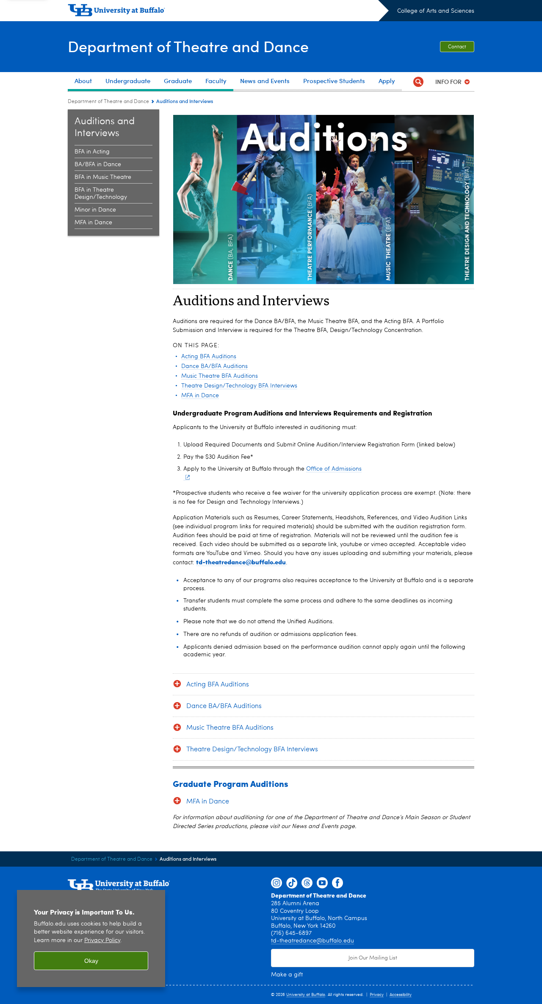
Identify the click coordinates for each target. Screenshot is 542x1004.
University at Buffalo (305, 995)
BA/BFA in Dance (98, 164)
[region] (91, 938)
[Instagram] (276, 883)
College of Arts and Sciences (435, 11)
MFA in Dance (93, 223)
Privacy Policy (102, 940)
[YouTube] (322, 883)
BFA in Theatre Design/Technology (101, 193)
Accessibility (401, 995)
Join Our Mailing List (372, 958)
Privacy (377, 995)
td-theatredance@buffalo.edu (312, 941)
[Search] (418, 81)
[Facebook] (337, 883)
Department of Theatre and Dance (188, 46)
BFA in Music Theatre (103, 177)
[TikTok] (291, 883)
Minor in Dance (95, 210)
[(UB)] (228, 12)
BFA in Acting (92, 152)
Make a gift (287, 975)
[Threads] (306, 883)
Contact (457, 47)
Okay (91, 960)
